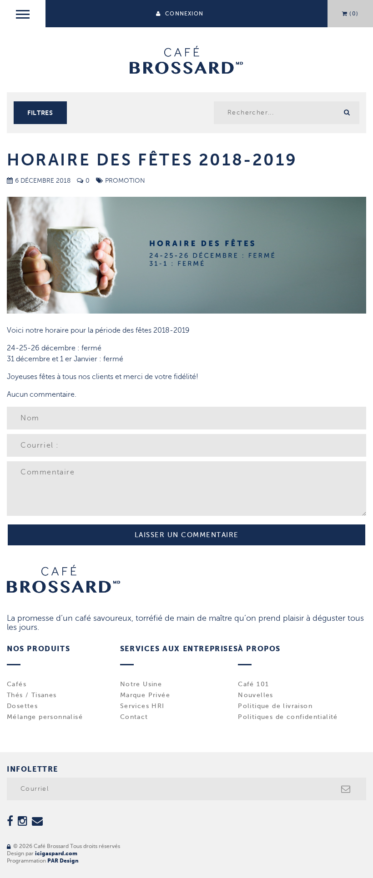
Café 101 (253, 684)
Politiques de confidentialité (288, 717)
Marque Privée (145, 695)
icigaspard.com (56, 853)
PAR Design (63, 861)
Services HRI (142, 706)
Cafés (16, 684)
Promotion (125, 180)
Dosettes (22, 706)
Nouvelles (255, 695)
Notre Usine (141, 684)
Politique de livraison (275, 706)
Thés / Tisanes (32, 695)
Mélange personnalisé (45, 717)
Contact (134, 717)
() (353, 13)
